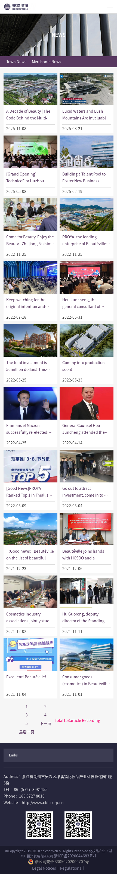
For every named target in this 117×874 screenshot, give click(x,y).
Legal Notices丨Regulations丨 (58, 868)
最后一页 (26, 732)
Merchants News (46, 62)
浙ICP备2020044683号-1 (75, 856)
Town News (16, 62)
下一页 (45, 723)
